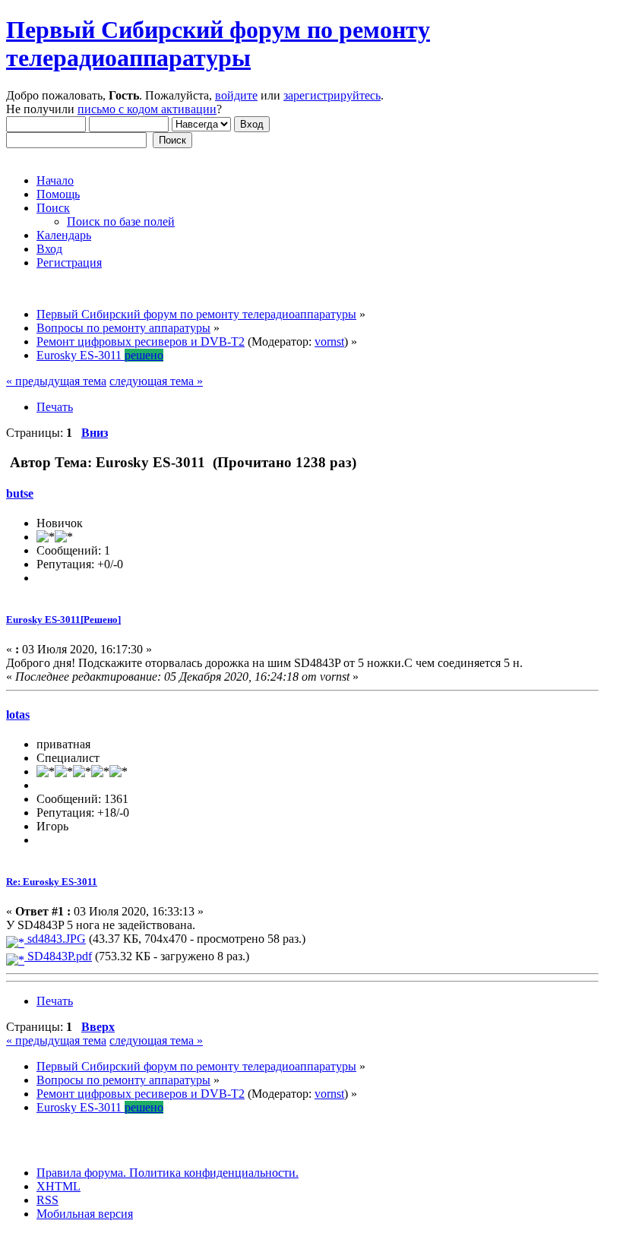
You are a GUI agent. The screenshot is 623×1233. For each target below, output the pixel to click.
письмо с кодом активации (147, 109)
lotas (18, 714)
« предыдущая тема (56, 381)
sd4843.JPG (55, 938)
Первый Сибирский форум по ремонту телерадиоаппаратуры (218, 43)
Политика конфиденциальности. (212, 1172)
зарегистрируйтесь (332, 95)
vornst (329, 341)
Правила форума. (81, 1172)
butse (19, 493)
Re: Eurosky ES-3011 (51, 881)
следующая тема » (156, 381)
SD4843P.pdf (58, 956)
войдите (236, 95)
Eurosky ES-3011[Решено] (63, 619)
